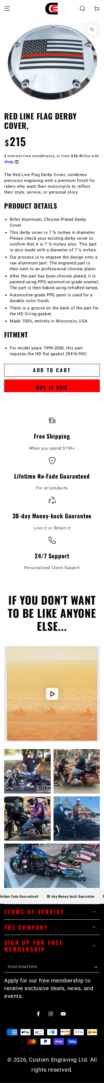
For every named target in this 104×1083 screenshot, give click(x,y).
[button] (82, 8)
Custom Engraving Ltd (58, 1059)
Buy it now (52, 387)
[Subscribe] (96, 967)
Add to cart (52, 370)
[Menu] (7, 8)
